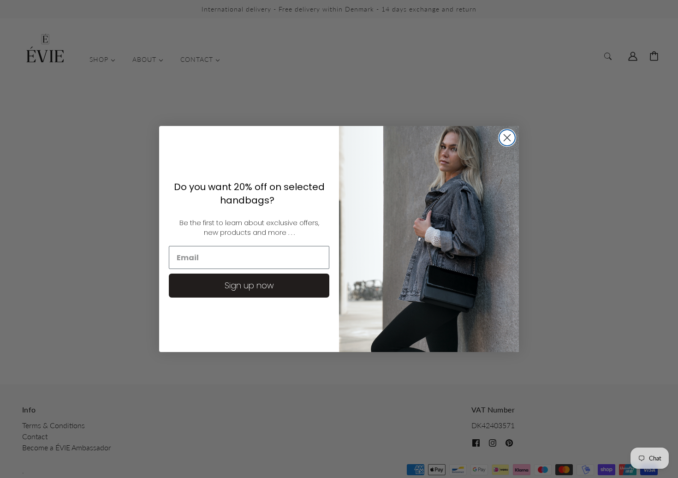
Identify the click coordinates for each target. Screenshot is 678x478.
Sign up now (249, 285)
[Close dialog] (507, 138)
